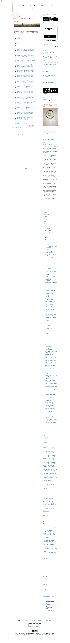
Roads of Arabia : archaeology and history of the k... (51, 332)
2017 (45, 227)
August (46, 235)
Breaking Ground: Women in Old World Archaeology (51, 376)
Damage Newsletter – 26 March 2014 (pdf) (22, 122)
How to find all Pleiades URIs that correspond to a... (51, 247)
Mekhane (46, 378)
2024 (45, 214)
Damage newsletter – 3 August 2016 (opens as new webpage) (25, 62)
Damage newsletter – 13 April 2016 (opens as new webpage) (25, 67)
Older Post (38, 166)
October (46, 232)
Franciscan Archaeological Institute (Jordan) (50, 286)
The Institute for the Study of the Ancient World (38, 620)
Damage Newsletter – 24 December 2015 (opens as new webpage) (25, 76)
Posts (45, 582)
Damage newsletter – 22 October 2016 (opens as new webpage (25, 56)
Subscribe (50, 36)
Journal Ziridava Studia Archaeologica (50, 499)
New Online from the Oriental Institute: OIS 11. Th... (50, 292)
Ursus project (47, 340)
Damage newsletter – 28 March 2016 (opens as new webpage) (25, 69)
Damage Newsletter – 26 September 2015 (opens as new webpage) (26, 82)
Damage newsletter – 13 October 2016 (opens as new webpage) (25, 57)
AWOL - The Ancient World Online (35, 7)
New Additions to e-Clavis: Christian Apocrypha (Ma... (50, 321)
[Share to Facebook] (32, 126)
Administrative (47, 327)
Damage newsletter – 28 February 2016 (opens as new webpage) (25, 71)
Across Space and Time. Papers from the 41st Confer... (50, 403)
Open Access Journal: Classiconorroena (49, 345)
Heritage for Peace (15, 21)
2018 (45, 225)
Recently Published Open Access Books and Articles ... (51, 420)
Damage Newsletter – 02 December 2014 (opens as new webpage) (25, 99)
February (47, 426)
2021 (45, 219)
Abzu (53, 183)
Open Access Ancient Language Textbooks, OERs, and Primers (48, 81)
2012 (45, 437)
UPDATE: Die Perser (46, 142)
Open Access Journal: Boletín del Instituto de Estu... (51, 399)
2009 (45, 442)
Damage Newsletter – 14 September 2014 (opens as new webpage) (26, 106)
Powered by (46, 40)
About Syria (18, 38)
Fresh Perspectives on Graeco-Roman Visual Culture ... (50, 355)
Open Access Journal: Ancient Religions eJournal (50, 264)
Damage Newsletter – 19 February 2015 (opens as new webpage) (25, 94)
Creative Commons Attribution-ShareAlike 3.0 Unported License (35, 634)
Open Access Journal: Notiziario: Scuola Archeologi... (51, 342)
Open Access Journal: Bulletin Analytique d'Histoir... (50, 304)
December (47, 228)
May (46, 241)
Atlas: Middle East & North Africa (51, 335)
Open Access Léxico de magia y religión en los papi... (50, 261)
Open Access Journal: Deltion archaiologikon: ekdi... (50, 423)
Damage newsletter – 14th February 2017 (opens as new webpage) (26, 48)
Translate (51, 133)
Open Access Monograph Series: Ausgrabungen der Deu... (51, 393)
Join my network (50, 610)
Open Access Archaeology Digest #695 (50, 504)
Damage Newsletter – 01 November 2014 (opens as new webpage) (26, 102)
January (46, 427)
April (46, 242)
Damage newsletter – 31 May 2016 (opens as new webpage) (25, 65)
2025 (45, 212)
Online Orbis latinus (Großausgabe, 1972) (49, 299)
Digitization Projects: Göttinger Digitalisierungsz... (50, 255)
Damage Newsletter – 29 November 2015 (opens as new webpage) (26, 77)
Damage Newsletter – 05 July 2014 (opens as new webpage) (25, 112)
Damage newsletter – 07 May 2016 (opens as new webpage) (25, 66)
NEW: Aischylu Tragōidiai (47, 144)
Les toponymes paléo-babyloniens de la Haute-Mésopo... (51, 348)
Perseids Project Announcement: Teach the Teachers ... (51, 387)
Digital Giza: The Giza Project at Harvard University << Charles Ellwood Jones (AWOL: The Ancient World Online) (50, 535)
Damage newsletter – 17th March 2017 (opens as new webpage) (25, 45)
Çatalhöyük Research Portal (50, 301)
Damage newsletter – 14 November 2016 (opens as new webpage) (25, 55)
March (46, 244)
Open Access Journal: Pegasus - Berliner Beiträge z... (50, 409)
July (46, 237)
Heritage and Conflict (19, 40)
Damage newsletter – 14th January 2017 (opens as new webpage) (25, 50)
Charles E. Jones (53, 148)
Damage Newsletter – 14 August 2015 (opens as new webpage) (25, 86)
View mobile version (26, 168)
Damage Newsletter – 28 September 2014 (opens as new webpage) (26, 104)
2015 (45, 431)
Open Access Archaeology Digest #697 (50, 501)
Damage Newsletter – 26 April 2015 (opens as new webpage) (25, 91)
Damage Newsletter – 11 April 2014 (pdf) (22, 119)
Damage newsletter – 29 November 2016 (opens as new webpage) (25, 54)
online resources (31, 619)
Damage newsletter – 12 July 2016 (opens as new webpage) (25, 64)
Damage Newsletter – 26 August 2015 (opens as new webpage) (25, 85)
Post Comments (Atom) (22, 172)
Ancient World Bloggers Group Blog (50, 157)
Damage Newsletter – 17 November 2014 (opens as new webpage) (26, 101)
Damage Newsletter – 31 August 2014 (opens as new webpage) (25, 107)
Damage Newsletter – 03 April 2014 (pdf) (22, 120)
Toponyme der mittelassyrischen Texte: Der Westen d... (51, 352)
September (47, 234)
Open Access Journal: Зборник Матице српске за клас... (50, 363)
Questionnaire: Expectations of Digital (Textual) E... (50, 252)
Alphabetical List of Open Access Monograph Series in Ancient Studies (49, 76)
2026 (45, 210)
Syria (19, 127)
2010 (45, 440)
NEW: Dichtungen (46, 138)
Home (26, 166)
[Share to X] (31, 126)
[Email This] (28, 126)
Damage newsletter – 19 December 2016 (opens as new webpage (25, 53)
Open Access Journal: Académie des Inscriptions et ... (51, 358)
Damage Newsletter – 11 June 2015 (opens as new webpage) (25, 88)
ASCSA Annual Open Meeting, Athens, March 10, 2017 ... (50, 366)
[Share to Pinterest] (33, 126)
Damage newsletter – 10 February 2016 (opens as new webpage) (25, 72)
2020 (45, 221)
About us (18, 37)
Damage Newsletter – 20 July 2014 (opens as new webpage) (25, 111)
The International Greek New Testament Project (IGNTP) (50, 270)
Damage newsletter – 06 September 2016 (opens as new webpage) (26, 60)
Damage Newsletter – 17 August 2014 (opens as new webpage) (25, 108)
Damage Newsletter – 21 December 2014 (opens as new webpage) (25, 98)
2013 (45, 435)
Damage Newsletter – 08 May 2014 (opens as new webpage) (25, 117)
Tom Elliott (45, 523)
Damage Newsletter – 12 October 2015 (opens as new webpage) (25, 81)
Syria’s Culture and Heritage (20, 39)
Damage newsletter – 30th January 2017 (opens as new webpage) (25, 49)
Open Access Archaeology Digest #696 (50, 503)
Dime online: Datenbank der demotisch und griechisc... (50, 289)
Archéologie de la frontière (50, 373)
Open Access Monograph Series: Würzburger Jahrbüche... (51, 337)
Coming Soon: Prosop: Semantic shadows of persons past (51, 283)
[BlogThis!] (29, 126)
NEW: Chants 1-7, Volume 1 (48, 141)
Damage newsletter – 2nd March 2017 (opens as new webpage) (25, 46)
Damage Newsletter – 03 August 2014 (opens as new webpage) (25, 109)
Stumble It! (45, 589)
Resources (18, 42)
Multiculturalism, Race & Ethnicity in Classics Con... (50, 412)
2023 (45, 216)
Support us (18, 43)
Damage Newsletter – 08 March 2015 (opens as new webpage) (25, 93)
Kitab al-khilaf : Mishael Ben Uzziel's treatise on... (50, 329)
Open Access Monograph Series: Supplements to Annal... (51, 384)
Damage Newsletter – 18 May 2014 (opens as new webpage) (25, 116)
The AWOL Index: (46, 52)
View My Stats (45, 576)
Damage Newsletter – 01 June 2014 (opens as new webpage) (25, 114)
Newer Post (14, 166)
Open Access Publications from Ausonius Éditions (50, 406)
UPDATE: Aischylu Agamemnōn (49, 139)
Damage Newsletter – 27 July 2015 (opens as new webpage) (25, 87)
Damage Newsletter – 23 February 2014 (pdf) (23, 123)
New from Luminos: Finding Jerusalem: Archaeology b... (50, 277)
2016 (45, 430)
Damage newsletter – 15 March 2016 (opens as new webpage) (25, 70)
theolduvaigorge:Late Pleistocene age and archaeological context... (50, 497)
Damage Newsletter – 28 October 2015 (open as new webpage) (25, 80)
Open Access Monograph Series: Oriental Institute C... (51, 390)
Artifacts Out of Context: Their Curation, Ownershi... (50, 258)
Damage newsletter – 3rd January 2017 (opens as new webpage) (25, 51)
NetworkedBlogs (49, 601)
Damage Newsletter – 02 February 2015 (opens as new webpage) (25, 96)
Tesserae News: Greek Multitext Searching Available (50, 396)
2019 (45, 223)
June (46, 239)
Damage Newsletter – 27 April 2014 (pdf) (22, 118)
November (47, 230)
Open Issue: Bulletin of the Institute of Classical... (50, 369)
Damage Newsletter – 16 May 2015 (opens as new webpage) (25, 90)
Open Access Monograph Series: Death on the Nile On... (51, 315)
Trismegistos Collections (49, 249)
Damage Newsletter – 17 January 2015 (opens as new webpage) (25, 97)
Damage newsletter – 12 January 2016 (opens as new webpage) (25, 75)
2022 (45, 218)
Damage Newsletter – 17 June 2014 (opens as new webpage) (25, 113)
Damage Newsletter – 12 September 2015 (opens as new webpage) (26, 83)
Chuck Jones (20, 125)
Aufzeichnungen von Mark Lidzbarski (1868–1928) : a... (50, 267)
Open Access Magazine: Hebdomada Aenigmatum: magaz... (50, 416)
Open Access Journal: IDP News (50, 360)
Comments (46, 584)
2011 (45, 439)
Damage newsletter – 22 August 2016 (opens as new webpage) (25, 61)
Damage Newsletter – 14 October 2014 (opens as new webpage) (25, 103)
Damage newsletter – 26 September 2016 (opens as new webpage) (26, 59)
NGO (17, 127)
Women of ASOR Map (49, 371)
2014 (45, 433)
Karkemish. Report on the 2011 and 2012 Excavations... (50, 280)
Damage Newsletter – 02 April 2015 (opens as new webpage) (25, 92)
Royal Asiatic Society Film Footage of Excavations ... (50, 381)
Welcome (18, 36)
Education (48, 606)
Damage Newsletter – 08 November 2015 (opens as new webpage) (26, 78)
